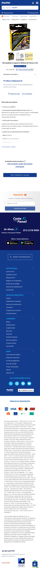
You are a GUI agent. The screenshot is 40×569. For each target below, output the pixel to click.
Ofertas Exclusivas (23, 16)
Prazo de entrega (11, 364)
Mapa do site (10, 373)
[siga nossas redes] (11, 383)
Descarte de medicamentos (14, 287)
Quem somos (10, 271)
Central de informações (13, 354)
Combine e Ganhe (32, 16)
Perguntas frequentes (12, 357)
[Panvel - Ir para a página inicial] (16, 2)
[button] (20, 74)
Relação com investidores (13, 281)
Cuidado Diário (15, 19)
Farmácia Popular (11, 313)
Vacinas (8, 298)
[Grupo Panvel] (8, 550)
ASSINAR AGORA (20, 208)
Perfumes (9, 334)
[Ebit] (21, 562)
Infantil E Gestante (11, 337)
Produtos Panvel (11, 343)
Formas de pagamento (13, 361)
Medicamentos (10, 325)
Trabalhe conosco (11, 274)
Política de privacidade (12, 284)
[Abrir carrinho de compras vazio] (37, 2)
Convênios (9, 307)
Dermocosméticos (11, 340)
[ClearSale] (6, 562)
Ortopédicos (24, 19)
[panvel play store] (27, 243)
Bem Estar (9, 331)
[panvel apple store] (12, 243)
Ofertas (8, 370)
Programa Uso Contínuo (13, 310)
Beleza (8, 322)
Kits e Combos (15, 16)
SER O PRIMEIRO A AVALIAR (20, 175)
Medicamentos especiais (13, 301)
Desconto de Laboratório (13, 304)
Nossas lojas (10, 290)
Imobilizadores (33, 19)
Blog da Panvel (10, 278)
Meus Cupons (6, 16)
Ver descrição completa (8, 147)
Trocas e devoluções (12, 367)
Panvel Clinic (10, 346)
